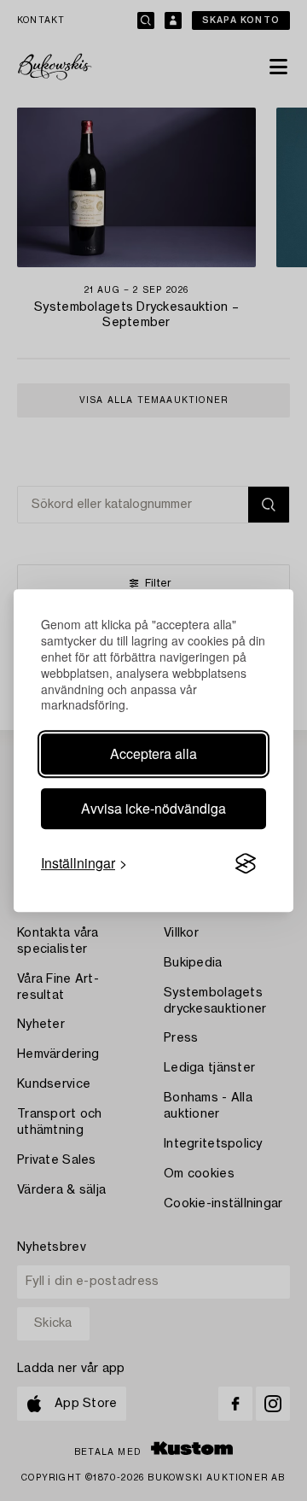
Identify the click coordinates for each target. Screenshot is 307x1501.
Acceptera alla (153, 753)
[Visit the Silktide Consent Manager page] (245, 864)
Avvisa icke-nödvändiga (153, 808)
